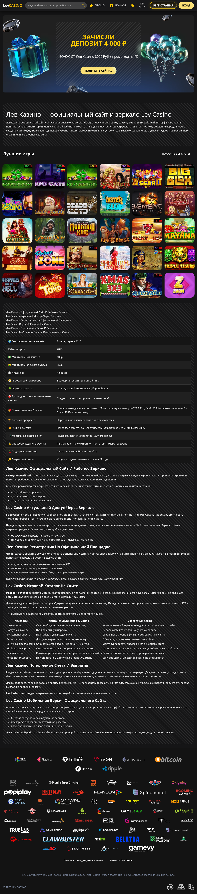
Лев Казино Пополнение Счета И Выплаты (31, 328)
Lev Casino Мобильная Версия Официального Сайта (37, 332)
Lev (12, 5)
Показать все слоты (176, 153)
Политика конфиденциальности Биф (83, 860)
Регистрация (163, 5)
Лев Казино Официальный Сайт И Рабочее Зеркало (37, 312)
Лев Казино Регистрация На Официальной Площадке (38, 320)
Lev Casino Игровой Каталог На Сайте (28, 324)
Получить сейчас (98, 70)
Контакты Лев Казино (121, 860)
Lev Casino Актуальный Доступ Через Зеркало (33, 316)
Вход (186, 5)
